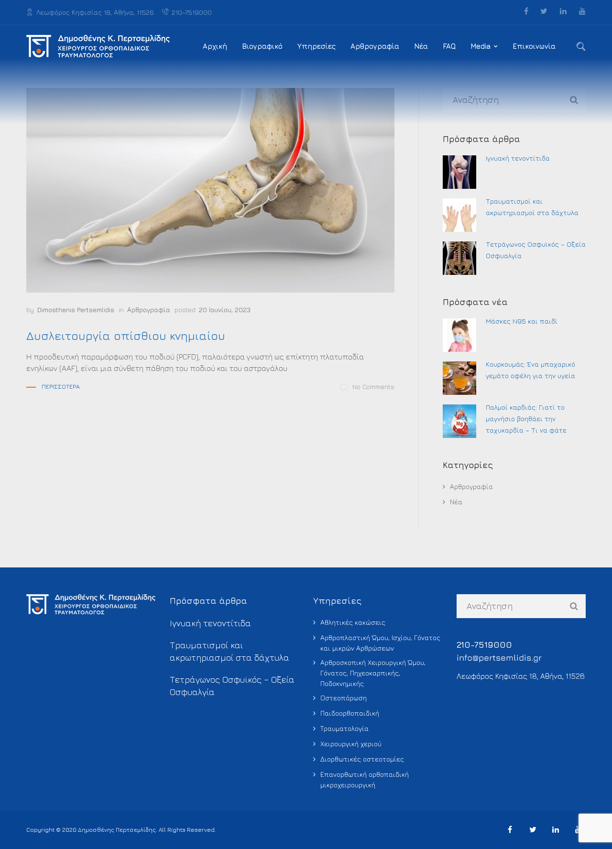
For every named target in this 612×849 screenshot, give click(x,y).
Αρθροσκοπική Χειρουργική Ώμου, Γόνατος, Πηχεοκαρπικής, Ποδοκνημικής (373, 672)
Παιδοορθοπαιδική (349, 713)
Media (480, 46)
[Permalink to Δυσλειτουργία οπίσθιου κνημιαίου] (210, 190)
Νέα (421, 46)
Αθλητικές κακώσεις (352, 622)
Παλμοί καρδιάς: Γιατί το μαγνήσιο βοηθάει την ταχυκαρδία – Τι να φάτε (526, 418)
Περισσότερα (61, 386)
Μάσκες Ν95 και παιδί (521, 321)
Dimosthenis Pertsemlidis (75, 309)
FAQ (449, 46)
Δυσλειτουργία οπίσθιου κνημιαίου (125, 335)
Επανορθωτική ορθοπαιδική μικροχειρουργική (364, 779)
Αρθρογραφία (374, 46)
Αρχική (215, 46)
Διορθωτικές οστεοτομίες (362, 759)
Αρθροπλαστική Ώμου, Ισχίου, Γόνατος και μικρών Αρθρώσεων (380, 642)
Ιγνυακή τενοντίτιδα (518, 158)
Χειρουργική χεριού (351, 744)
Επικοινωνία (534, 46)
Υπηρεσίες (316, 46)
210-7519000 (192, 12)
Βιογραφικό (262, 46)
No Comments (373, 386)
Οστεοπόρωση (343, 698)
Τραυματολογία (344, 728)
